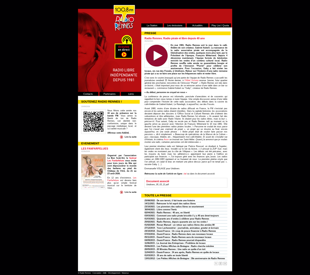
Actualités (197, 25)
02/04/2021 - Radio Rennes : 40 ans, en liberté (167, 212)
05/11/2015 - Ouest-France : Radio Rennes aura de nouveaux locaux (178, 237)
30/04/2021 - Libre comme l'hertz (161, 209)
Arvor (166, 139)
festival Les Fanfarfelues (121, 159)
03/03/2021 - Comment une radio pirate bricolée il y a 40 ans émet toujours (182, 215)
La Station (152, 25)
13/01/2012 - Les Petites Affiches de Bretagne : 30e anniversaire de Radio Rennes (185, 258)
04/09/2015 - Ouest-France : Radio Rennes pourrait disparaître (175, 240)
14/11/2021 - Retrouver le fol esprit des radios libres (170, 203)
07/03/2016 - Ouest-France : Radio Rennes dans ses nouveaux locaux (179, 234)
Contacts (88, 94)
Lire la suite (130, 137)
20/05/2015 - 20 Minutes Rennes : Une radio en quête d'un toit (175, 249)
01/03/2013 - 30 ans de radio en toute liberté (166, 255)
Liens (131, 94)
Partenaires (109, 94)
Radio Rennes (85, 273)
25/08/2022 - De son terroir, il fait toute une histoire (170, 200)
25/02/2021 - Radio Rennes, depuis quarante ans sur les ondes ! (176, 222)
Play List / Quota (220, 25)
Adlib (104, 273)
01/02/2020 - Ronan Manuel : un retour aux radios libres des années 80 (180, 225)
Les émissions (174, 25)
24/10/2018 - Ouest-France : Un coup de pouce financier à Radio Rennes (180, 231)
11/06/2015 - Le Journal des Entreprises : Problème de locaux (175, 243)
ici (185, 173)
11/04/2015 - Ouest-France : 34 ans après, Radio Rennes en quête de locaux (182, 252)
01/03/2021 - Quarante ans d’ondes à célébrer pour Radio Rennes (177, 219)
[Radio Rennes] (124, 30)
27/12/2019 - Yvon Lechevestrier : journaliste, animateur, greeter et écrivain (182, 228)
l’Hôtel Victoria (191, 80)
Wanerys (125, 273)
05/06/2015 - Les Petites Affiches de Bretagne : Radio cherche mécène (179, 246)
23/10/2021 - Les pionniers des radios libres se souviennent (174, 206)
